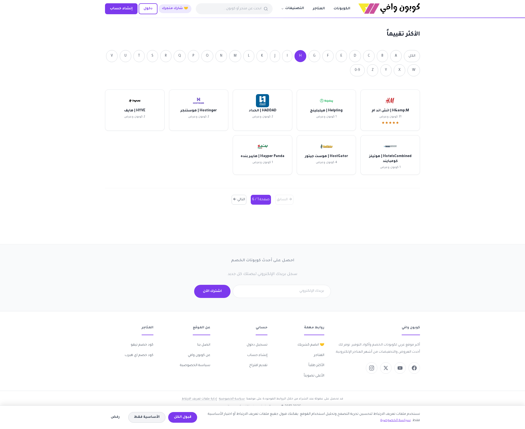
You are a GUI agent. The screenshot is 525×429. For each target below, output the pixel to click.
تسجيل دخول (257, 345)
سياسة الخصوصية (195, 365)
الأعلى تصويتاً (314, 376)
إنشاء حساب (121, 9)
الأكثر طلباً (316, 365)
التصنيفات (294, 8)
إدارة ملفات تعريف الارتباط (199, 399)
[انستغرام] (371, 368)
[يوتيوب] (400, 368)
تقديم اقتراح (258, 365)
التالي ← (239, 200)
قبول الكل (182, 417)
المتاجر (319, 9)
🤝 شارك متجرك (175, 8)
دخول (148, 9)
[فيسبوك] (414, 368)
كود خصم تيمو (142, 345)
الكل (412, 56)
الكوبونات (342, 9)
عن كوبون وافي (199, 355)
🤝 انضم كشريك (311, 345)
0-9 (357, 70)
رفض (115, 417)
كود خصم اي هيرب (139, 355)
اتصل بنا (203, 345)
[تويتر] (386, 368)
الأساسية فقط (147, 417)
